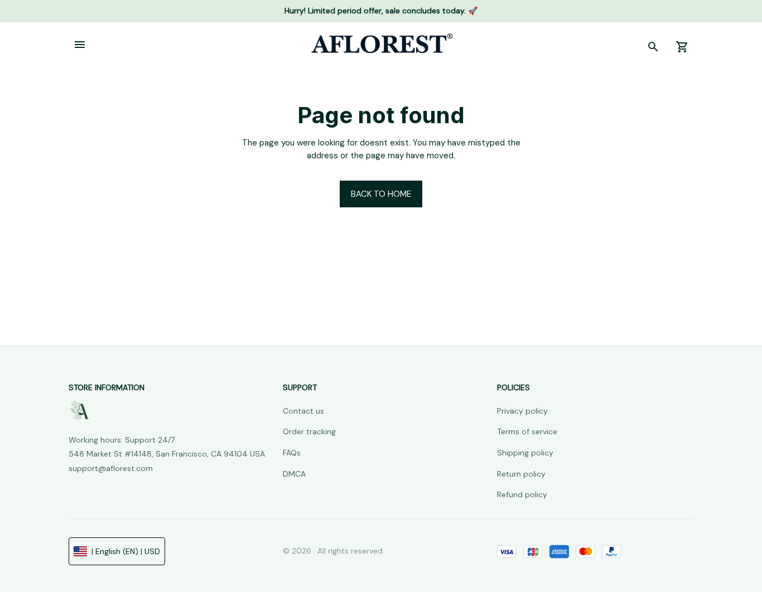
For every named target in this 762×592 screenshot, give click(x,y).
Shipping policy (525, 453)
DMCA (294, 474)
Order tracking (309, 431)
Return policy (521, 474)
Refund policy (522, 494)
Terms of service (527, 431)
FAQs (292, 453)
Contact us (303, 411)
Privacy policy (522, 411)
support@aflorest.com (111, 468)
